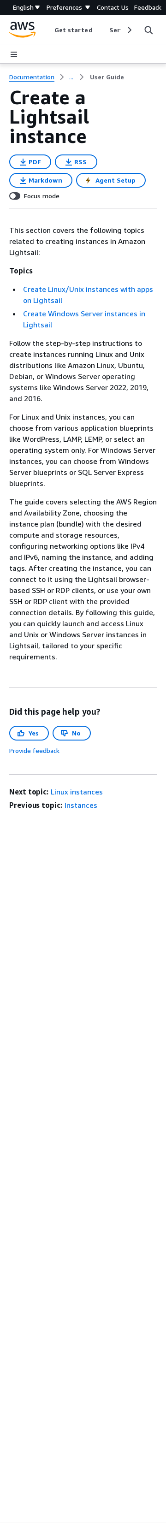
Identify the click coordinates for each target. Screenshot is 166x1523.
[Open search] (148, 30)
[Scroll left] (47, 30)
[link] (107, 77)
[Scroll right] (129, 30)
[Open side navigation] (13, 54)
